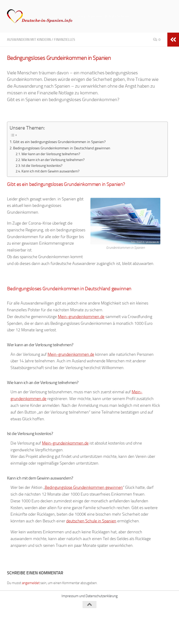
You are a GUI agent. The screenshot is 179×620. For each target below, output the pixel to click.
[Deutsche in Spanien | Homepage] (39, 16)
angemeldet (31, 583)
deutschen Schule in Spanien (91, 521)
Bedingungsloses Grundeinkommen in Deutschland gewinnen (61, 148)
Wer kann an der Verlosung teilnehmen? (50, 154)
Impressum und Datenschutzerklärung (90, 596)
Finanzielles (64, 40)
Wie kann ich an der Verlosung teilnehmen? (53, 160)
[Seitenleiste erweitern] (173, 40)
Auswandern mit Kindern (29, 40)
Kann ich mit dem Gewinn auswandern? (50, 171)
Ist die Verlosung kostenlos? (41, 166)
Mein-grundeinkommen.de (81, 316)
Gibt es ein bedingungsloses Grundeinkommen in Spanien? (59, 142)
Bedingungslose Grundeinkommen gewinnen (84, 487)
